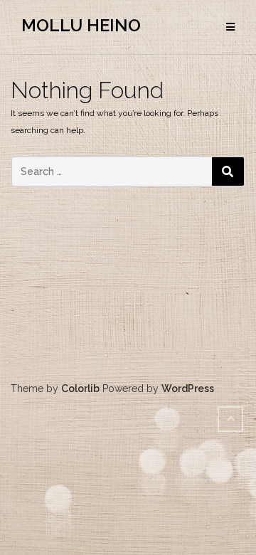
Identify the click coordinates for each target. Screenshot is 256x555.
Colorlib (80, 388)
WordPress (187, 388)
